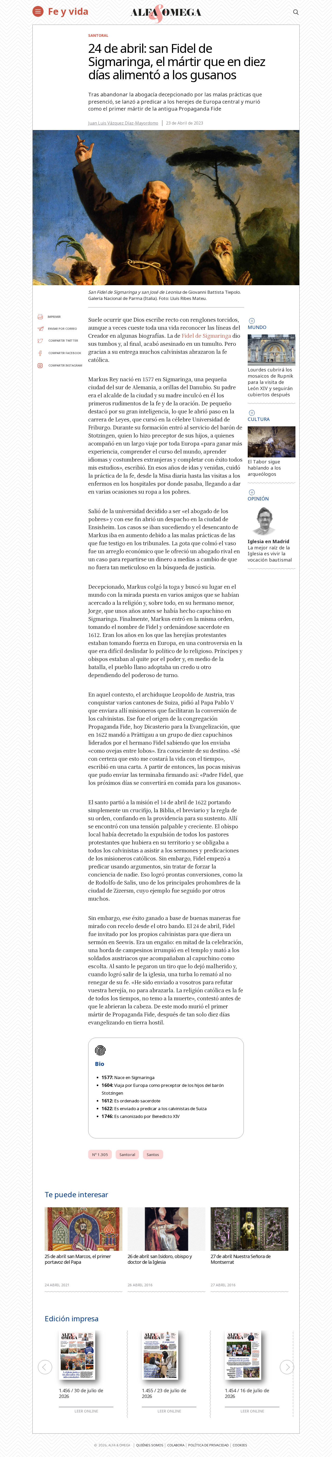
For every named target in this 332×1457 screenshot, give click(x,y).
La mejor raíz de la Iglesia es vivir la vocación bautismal (270, 553)
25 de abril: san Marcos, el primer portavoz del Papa (78, 1259)
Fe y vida (68, 11)
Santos (153, 1154)
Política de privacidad (208, 1445)
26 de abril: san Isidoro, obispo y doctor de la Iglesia (160, 1259)
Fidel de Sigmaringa (206, 335)
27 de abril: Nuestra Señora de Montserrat (241, 1259)
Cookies (240, 1445)
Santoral (98, 35)
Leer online (86, 1411)
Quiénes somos (149, 1445)
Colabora (175, 1445)
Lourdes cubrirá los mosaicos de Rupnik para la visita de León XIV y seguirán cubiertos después (270, 382)
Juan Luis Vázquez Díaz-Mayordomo (123, 123)
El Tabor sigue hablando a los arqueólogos (264, 467)
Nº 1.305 (100, 1154)
